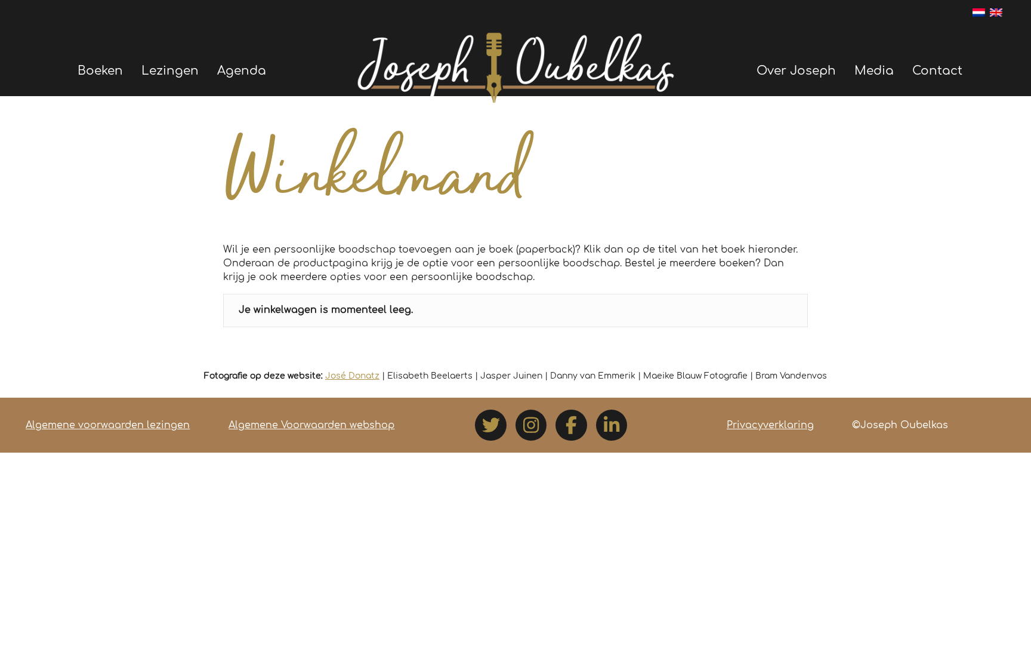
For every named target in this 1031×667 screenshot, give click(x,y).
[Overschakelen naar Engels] (996, 12)
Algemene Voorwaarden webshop (311, 425)
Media (874, 71)
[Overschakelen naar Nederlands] (978, 12)
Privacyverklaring (770, 425)
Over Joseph (796, 71)
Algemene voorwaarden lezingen (108, 425)
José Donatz (352, 375)
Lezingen (170, 71)
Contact (937, 71)
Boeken (100, 71)
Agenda (241, 71)
